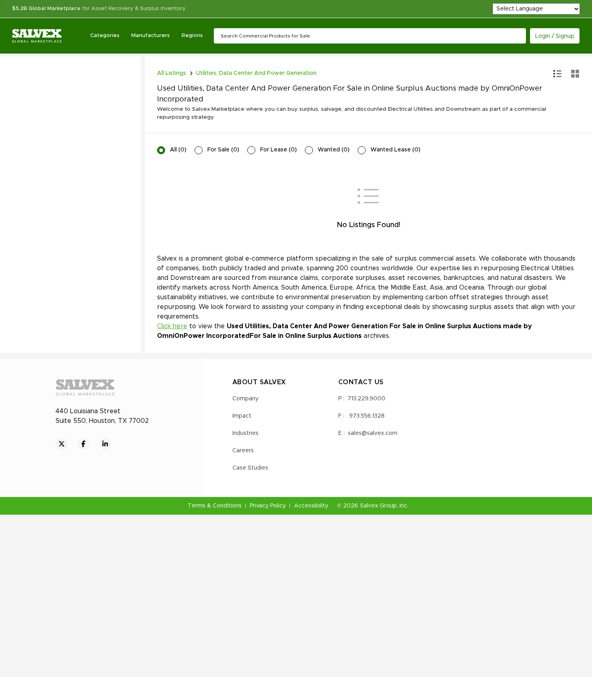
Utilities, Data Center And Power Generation (256, 73)
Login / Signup (554, 36)
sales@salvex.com (372, 433)
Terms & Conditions (215, 506)
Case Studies (250, 468)
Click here (172, 326)
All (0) (178, 150)
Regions (192, 35)
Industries (245, 433)
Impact (241, 416)
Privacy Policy (268, 506)
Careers (243, 450)
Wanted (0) (334, 150)
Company (245, 399)
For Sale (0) (223, 150)
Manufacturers (150, 35)
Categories (104, 35)
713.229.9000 (366, 399)
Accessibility (311, 506)
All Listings (171, 73)
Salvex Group (378, 506)
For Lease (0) (278, 150)
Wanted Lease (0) (395, 150)
